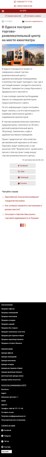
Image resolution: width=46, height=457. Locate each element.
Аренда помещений (8, 357)
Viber (22, 171)
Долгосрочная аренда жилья (12, 376)
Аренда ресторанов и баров (11, 368)
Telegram (7, 436)
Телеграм (24, 177)
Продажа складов (8, 320)
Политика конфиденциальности (13, 416)
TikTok (6, 441)
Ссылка (23, 183)
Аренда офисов (7, 353)
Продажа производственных (12, 339)
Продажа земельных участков (13, 332)
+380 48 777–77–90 (16, 408)
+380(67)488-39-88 (24, 6)
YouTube (7, 447)
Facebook (24, 166)
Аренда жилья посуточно (11, 380)
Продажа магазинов (9, 316)
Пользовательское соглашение (13, 420)
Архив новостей (14, 16)
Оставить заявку (34, 16)
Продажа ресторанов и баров (12, 336)
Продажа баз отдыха (9, 328)
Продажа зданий (7, 324)
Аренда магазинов (8, 360)
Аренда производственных (11, 372)
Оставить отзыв (7, 412)
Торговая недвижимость (34, 21)
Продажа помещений (9, 313)
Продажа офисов (7, 309)
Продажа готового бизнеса (11, 343)
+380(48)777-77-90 (24, 2)
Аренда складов (7, 364)
